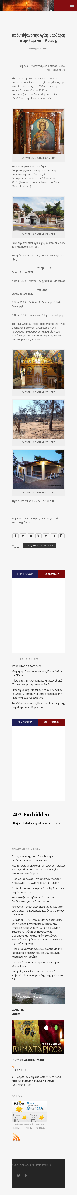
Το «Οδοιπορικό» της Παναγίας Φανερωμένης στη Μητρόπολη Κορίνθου (38, 705)
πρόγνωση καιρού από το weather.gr (30, 1124)
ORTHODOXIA (52, 722)
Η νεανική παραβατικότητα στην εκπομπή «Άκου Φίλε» (36, 964)
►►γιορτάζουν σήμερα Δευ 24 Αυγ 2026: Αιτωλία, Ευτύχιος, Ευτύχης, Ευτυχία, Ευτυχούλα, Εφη (36, 1080)
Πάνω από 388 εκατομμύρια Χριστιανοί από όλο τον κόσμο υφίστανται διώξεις (37, 682)
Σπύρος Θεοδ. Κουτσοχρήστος (40, 545)
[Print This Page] (54, 535)
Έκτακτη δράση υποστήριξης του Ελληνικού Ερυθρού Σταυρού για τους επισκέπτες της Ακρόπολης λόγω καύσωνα (37, 693)
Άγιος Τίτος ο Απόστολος (26, 666)
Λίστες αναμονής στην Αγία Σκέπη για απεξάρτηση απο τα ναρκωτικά (33, 858)
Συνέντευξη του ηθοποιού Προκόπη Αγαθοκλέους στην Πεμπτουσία (33, 899)
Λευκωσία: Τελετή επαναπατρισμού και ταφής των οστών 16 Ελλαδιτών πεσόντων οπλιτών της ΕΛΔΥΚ (38, 910)
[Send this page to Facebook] (15, 535)
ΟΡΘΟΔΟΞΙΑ (52, 573)
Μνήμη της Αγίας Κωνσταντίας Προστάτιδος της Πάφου (37, 673)
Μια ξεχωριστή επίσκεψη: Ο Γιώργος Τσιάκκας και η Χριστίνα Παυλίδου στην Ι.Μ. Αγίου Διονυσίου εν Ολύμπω (38, 869)
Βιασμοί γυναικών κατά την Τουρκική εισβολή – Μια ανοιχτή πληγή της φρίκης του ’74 (38, 975)
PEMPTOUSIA (25, 722)
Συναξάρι (22, 1070)
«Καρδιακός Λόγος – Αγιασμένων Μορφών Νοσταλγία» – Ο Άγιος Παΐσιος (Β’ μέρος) (37, 880)
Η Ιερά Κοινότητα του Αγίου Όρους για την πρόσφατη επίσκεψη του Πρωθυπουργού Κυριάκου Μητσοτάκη (37, 952)
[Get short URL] (38, 535)
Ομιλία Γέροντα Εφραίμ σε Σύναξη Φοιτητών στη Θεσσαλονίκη (38, 890)
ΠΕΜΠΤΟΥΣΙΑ (25, 573)
